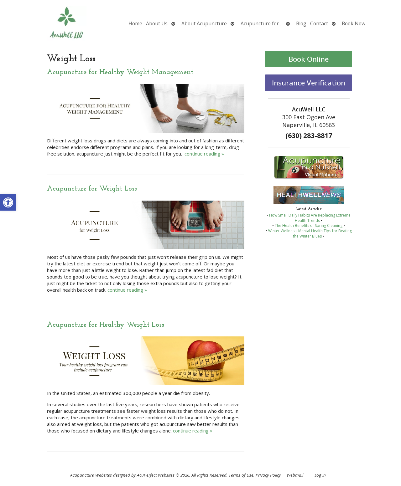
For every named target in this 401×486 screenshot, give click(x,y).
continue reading (204, 154)
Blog (301, 23)
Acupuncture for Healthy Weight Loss (105, 325)
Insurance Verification (308, 83)
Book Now (353, 23)
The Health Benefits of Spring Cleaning (308, 225)
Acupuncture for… (261, 23)
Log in (320, 475)
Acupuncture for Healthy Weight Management (120, 72)
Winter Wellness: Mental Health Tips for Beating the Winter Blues (310, 233)
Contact (319, 23)
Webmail (295, 475)
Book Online (309, 59)
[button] (8, 202)
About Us (157, 23)
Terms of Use (241, 475)
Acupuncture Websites (91, 475)
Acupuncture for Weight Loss (92, 188)
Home (135, 23)
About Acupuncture (204, 23)
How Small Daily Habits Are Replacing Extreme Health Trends (310, 217)
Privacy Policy (268, 475)
